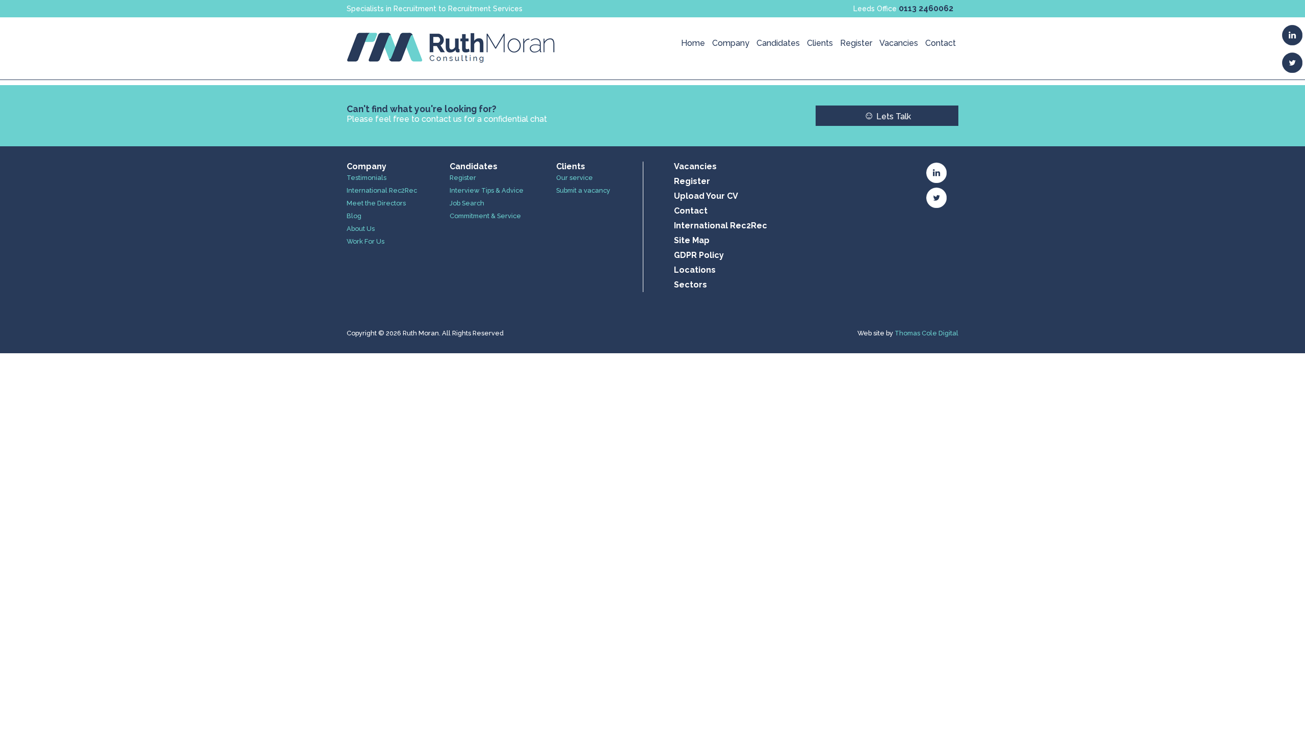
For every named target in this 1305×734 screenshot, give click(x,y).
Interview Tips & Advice (487, 190)
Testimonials (366, 177)
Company (730, 43)
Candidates (778, 43)
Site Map (692, 240)
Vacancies (898, 43)
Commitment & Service (485, 216)
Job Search (467, 203)
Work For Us (365, 241)
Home (693, 43)
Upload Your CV (706, 196)
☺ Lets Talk (887, 115)
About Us (361, 228)
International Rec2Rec (382, 190)
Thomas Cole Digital (926, 333)
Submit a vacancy (583, 190)
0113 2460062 (926, 8)
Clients (820, 43)
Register (856, 43)
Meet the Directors (376, 203)
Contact (940, 43)
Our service (574, 177)
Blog (354, 216)
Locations (695, 270)
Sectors (690, 285)
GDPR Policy (699, 255)
